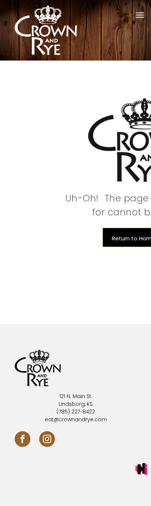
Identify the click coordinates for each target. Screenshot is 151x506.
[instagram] (47, 440)
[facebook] (22, 440)
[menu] (140, 15)
